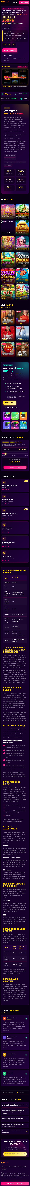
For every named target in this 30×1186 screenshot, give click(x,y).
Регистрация (24, 2)
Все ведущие (5, 307)
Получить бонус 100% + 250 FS (15, 1154)
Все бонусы (8, 55)
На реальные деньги (11, 407)
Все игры (4, 202)
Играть (25, 1181)
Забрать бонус (9, 50)
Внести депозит (15, 467)
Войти (15, 2)
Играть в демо (9, 403)
